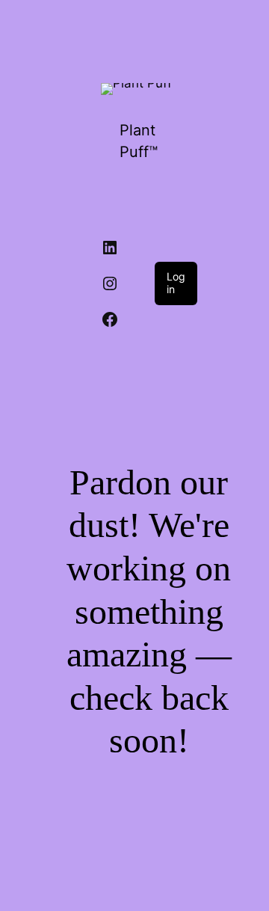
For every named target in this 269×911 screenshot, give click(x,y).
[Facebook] (110, 319)
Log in (176, 282)
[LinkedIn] (110, 248)
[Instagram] (110, 283)
